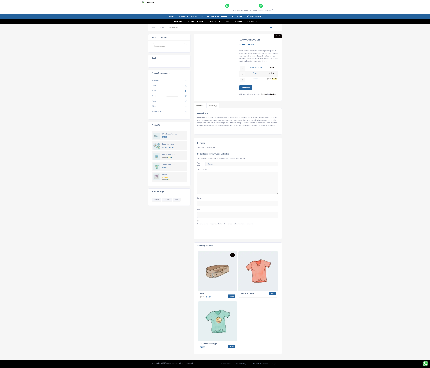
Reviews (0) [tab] (213, 106)
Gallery (238, 21)
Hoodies (154, 96)
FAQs (228, 21)
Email (199, 210)
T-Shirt (255, 73)
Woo (176, 200)
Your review (202, 169)
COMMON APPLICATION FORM (191, 16)
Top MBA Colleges (195, 21)
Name (200, 198)
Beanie (255, 79)
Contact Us (252, 21)
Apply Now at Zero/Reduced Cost (246, 16)
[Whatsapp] (227, 6)
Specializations (214, 21)
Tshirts (154, 106)
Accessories (156, 80)
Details (231, 296)
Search (182, 46)
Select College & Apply (217, 16)
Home (171, 16)
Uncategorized (157, 111)
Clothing (161, 27)
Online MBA (177, 21)
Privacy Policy (225, 364)
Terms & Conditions (260, 364)
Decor (154, 91)
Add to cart (246, 88)
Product (167, 200)
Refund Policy (241, 364)
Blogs (274, 364)
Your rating (200, 164)
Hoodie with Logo (256, 67)
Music (154, 101)
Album (156, 200)
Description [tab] (200, 106)
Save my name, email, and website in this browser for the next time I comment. (225, 224)
